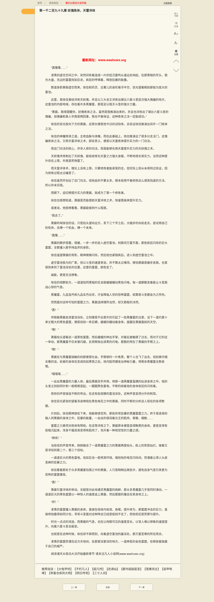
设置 (176, 54)
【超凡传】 (98, 569)
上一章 (74, 587)
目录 (108, 587)
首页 (39, 3)
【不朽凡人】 (83, 569)
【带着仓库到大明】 (61, 573)
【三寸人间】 (101, 573)
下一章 (141, 587)
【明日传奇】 (83, 573)
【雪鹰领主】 (152, 569)
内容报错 (168, 2)
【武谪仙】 (113, 569)
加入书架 (176, 14)
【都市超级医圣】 (132, 569)
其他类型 (53, 3)
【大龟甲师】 (65, 569)
